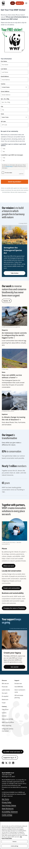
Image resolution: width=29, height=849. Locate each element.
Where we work (8, 566)
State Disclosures (8, 809)
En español (5, 696)
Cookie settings (7, 815)
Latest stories (6, 690)
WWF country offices (8, 722)
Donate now (18, 683)
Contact (4, 716)
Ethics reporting (6, 725)
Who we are (5, 683)
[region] (14, 835)
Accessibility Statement (10, 812)
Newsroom (5, 699)
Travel (3, 703)
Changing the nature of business (14, 608)
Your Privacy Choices (9, 805)
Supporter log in (8, 757)
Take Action (14, 273)
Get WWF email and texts (11, 752)
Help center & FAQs (7, 719)
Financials (5, 687)
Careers (4, 713)
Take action (5, 709)
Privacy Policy (6, 802)
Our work (4, 693)
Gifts (12, 3)
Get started (14, 667)
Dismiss (14, 841)
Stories (5, 301)
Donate (18, 3)
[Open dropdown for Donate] (23, 3)
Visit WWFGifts (19, 687)
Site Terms (5, 799)
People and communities (11, 588)
